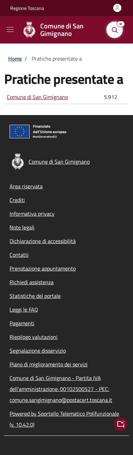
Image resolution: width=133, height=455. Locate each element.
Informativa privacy (32, 214)
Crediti (17, 200)
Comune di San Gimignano (37, 97)
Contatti (19, 255)
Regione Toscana (27, 8)
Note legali (22, 227)
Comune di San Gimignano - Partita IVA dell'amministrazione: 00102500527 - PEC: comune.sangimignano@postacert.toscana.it (61, 389)
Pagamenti (22, 323)
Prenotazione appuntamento (43, 268)
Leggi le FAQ (24, 309)
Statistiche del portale (35, 296)
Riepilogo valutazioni (34, 337)
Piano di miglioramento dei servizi (49, 364)
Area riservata (26, 186)
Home (15, 58)
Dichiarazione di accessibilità (43, 241)
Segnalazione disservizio (38, 350)
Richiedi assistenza (32, 282)
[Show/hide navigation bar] (10, 29)
